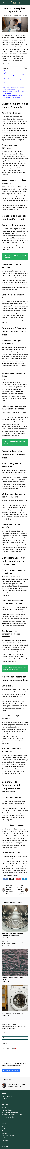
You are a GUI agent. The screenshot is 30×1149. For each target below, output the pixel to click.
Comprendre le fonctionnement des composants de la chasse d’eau (13, 96)
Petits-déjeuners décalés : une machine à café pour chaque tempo (18, 1085)
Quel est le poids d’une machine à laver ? (14, 1013)
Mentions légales (7, 1110)
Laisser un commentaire (10, 1070)
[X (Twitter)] (11, 879)
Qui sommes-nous (7, 1096)
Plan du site (5, 1108)
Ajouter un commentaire (9, 1048)
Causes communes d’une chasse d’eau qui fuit (14, 72)
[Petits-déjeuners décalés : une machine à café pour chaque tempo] (4, 1085)
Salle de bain (17, 15)
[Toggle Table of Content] (25, 68)
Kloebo (8, 1146)
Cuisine (4, 1131)
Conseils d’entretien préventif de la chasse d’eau (13, 84)
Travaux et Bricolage (8, 1135)
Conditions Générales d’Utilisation (12, 1115)
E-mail (5, 1038)
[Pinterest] (18, 879)
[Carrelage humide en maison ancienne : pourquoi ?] (15, 962)
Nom (4, 1032)
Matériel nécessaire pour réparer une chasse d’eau (14, 92)
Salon (3, 1126)
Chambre (4, 1128)
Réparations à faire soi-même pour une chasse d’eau (14, 80)
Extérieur (4, 1133)
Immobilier (5, 1140)
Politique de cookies (8, 1117)
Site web (5, 1043)
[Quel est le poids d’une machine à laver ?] (15, 998)
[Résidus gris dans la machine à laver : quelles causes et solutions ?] (15, 918)
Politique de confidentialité (10, 1112)
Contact (4, 1098)
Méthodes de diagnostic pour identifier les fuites (14, 76)
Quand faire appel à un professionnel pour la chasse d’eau (14, 88)
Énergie (4, 1138)
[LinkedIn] (24, 879)
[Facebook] (5, 879)
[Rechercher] (3, 2)
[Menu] (27, 2)
